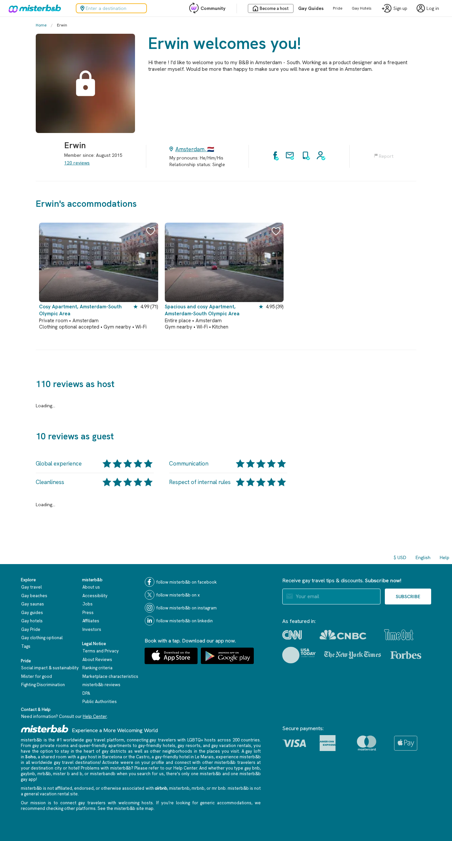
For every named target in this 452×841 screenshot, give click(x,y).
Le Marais (204, 757)
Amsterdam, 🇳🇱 (194, 149)
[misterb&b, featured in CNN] (292, 635)
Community (213, 8)
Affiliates (90, 621)
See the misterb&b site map (126, 808)
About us (91, 587)
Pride (337, 8)
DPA (86, 693)
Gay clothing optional (42, 638)
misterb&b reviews (101, 684)
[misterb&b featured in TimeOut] (398, 634)
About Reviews (97, 659)
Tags (25, 646)
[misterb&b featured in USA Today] (299, 655)
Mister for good (36, 676)
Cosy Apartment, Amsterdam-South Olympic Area (80, 310)
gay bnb (252, 768)
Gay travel (31, 587)
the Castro (139, 757)
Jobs (87, 604)
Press (88, 612)
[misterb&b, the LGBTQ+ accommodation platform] (33, 8)
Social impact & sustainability (50, 668)
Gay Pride (30, 629)
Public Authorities (99, 701)
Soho (30, 757)
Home (41, 25)
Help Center (95, 716)
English (423, 557)
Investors (91, 629)
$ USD (400, 557)
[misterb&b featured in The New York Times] (352, 655)
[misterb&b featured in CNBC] (343, 635)
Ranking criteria (97, 668)
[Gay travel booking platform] (44, 728)
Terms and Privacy (100, 651)
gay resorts (189, 745)
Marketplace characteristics (110, 676)
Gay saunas (32, 604)
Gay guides (32, 612)
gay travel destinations (77, 762)
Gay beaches (34, 595)
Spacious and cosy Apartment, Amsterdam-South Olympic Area (202, 310)
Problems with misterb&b (106, 768)
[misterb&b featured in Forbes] (406, 655)
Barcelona (112, 757)
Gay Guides (311, 8)
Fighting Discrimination (43, 684)
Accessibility (95, 595)
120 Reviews (77, 163)
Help (444, 557)
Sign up (400, 8)
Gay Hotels (362, 8)
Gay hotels (32, 621)
